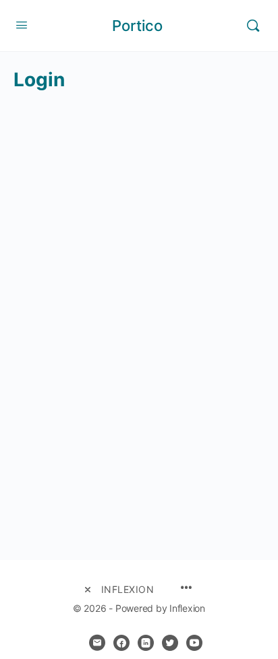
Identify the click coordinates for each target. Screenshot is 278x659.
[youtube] (194, 643)
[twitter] (170, 643)
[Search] (253, 25)
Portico (137, 25)
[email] (97, 643)
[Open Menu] (21, 24)
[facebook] (121, 643)
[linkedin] (146, 643)
